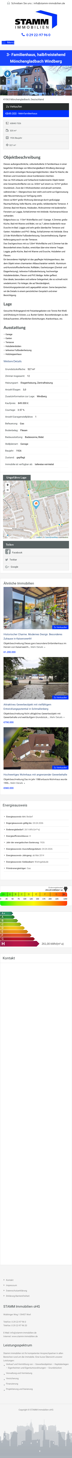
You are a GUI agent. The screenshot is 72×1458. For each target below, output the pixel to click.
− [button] (8, 490)
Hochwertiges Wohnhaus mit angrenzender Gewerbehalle (35, 774)
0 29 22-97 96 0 (38, 34)
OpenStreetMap (51, 537)
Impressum (11, 1285)
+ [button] (8, 485)
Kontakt (9, 1280)
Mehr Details (37, 646)
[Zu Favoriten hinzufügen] (3, 70)
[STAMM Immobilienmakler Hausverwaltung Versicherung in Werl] (36, 20)
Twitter (13, 559)
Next (69, 81)
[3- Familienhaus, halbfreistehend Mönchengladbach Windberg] (36, 504)
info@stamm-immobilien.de (49, 3)
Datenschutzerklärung (16, 1290)
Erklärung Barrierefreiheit (17, 1296)
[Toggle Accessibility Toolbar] (8, 74)
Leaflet (39, 537)
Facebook (17, 552)
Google (14, 566)
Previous (3, 81)
